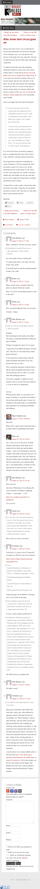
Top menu (7, 2)
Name (8, 825)
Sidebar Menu (9, 28)
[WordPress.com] (20, 791)
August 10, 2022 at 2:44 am (21, 439)
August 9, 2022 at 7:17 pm (20, 241)
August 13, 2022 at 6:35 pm (21, 549)
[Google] (12, 791)
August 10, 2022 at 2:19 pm (21, 514)
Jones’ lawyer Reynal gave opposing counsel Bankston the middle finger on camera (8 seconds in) (21, 757)
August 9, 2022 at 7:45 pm (20, 322)
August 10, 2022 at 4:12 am (21, 480)
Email (8, 833)
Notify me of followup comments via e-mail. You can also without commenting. (18, 858)
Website (8, 840)
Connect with (10, 788)
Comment (9, 800)
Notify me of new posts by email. (18, 852)
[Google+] (8, 791)
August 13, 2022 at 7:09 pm (21, 685)
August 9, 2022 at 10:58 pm (21, 419)
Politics (11, 225)
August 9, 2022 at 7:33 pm (20, 281)
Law (6, 225)
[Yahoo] (16, 791)
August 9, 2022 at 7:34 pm (20, 304)
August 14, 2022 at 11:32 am (21, 698)
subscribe (25, 858)
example (23, 285)
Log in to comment (24, 225)
